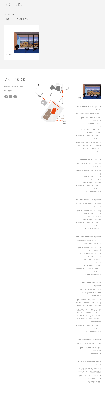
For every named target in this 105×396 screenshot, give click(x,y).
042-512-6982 (95, 228)
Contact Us (8, 91)
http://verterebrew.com (13, 87)
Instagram (83, 148)
